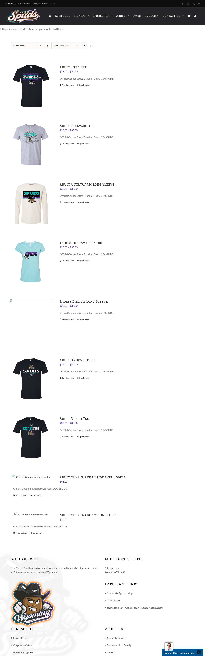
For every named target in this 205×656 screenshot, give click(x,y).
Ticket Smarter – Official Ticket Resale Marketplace (135, 607)
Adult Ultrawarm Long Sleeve (87, 184)
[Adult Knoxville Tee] (31, 379)
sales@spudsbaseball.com (44, 3)
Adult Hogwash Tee (77, 126)
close (199, 652)
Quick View (84, 85)
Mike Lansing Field (23, 652)
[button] (195, 15)
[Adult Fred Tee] (31, 86)
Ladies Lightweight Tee (81, 243)
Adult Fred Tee (73, 67)
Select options (68, 85)
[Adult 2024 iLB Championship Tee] (31, 514)
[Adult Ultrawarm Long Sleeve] (31, 203)
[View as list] (91, 45)
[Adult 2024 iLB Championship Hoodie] (31, 477)
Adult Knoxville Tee (78, 360)
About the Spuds (116, 637)
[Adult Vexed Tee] (31, 437)
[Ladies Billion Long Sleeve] (31, 320)
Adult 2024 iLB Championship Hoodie (93, 477)
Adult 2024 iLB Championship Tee (89, 515)
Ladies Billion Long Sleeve (84, 301)
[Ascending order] (47, 45)
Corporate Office (22, 645)
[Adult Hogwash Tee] (31, 144)
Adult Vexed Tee (74, 418)
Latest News (113, 600)
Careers (111, 652)
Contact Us (19, 637)
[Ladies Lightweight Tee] (31, 261)
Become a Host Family (119, 645)
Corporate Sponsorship (120, 593)
